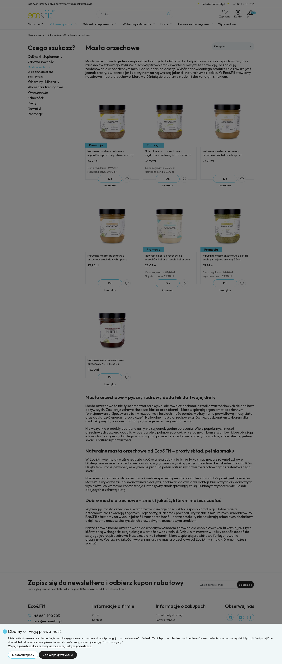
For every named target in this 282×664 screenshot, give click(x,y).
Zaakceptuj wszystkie (58, 655)
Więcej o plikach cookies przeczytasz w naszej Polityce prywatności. (50, 646)
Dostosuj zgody (23, 655)
